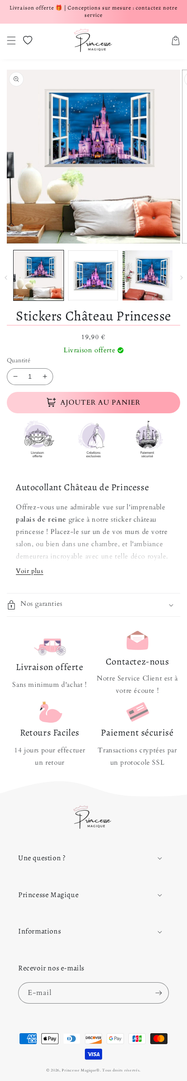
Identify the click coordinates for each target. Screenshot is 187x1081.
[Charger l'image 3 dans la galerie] (147, 275)
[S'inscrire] (158, 993)
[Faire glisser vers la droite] (181, 278)
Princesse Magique (79, 1070)
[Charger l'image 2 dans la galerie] (93, 275)
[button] (11, 40)
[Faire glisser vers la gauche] (5, 278)
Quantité (18, 360)
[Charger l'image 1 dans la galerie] (39, 275)
